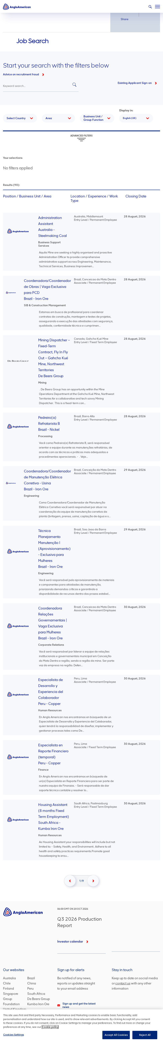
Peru (30, 988)
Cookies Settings (13, 1034)
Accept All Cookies (116, 1034)
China (31, 983)
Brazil (31, 978)
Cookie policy (50, 1026)
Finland (8, 988)
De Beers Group (38, 999)
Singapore (10, 994)
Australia (9, 978)
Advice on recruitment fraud (21, 74)
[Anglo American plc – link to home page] (17, 6)
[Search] (150, 6)
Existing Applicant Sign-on (135, 83)
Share (124, 19)
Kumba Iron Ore (38, 1004)
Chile (7, 983)
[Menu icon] (157, 5)
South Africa (36, 994)
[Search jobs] (74, 84)
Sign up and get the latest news (79, 1005)
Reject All (144, 1034)
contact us (122, 983)
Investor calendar (70, 941)
